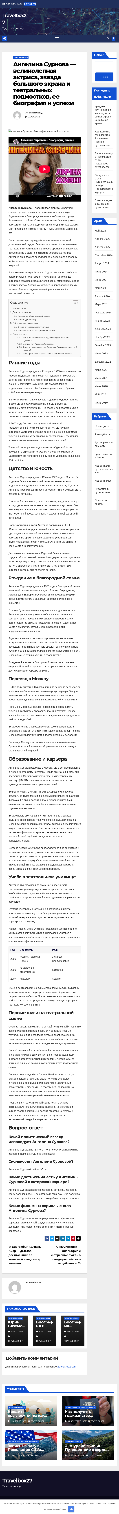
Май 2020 (100, 394)
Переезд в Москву (27, 319)
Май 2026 (100, 230)
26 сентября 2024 (20, 1455)
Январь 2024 (102, 320)
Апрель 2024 (102, 296)
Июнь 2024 (101, 280)
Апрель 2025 (102, 247)
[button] (108, 38)
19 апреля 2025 (19, 1421)
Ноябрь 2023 (102, 337)
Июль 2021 (101, 378)
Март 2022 (101, 370)
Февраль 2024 (103, 312)
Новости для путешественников (104, 469)
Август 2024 (102, 263)
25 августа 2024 (76, 1455)
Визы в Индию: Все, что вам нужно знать (103, 203)
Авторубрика (102, 434)
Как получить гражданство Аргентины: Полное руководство (102, 138)
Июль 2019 (101, 402)
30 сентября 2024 (77, 1421)
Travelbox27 (17, 1480)
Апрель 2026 (102, 239)
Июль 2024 (101, 271)
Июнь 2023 (101, 353)
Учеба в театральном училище (33, 327)
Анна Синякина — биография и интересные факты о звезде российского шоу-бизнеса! (66, 1255)
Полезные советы (17, 1407)
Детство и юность (22, 312)
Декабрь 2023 (103, 329)
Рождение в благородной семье (34, 316)
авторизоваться (66, 1366)
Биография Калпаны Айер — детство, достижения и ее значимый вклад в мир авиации (25, 1255)
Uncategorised (21, 57)
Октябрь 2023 (103, 345)
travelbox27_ (35, 112)
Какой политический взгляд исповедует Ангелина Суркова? (46, 339)
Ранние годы (19, 308)
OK (71, 1509)
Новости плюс (103, 480)
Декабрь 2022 (103, 361)
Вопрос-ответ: (20, 334)
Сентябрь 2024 (104, 255)
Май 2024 (100, 288)
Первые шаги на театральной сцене (36, 330)
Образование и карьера (25, 323)
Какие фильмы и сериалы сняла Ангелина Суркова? (47, 353)
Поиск (99, 55)
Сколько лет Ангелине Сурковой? (38, 344)
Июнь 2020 (101, 386)
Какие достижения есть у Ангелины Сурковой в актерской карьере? (50, 349)
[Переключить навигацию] (57, 38)
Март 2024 (101, 304)
